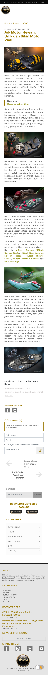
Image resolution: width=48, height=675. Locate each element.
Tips (24, 546)
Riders (16, 23)
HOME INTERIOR (9, 595)
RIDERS (5, 593)
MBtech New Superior (32, 253)
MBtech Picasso (13, 256)
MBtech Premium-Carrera (26, 259)
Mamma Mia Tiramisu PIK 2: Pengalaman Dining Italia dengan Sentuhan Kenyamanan (22, 623)
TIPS (4, 599)
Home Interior (24, 537)
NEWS (25, 23)
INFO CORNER (8, 597)
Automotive (24, 527)
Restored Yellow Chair (18, 104)
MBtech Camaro (24, 250)
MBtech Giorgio (12, 262)
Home (7, 23)
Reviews (24, 551)
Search (37, 495)
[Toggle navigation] (43, 10)
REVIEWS (6, 602)
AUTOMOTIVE (8, 590)
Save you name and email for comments (23, 445)
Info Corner (24, 541)
